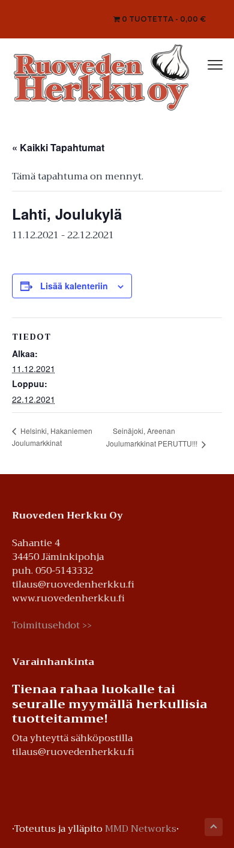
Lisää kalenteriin (74, 286)
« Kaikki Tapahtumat (58, 147)
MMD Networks (140, 828)
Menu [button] (202, 63)
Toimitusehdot (52, 625)
